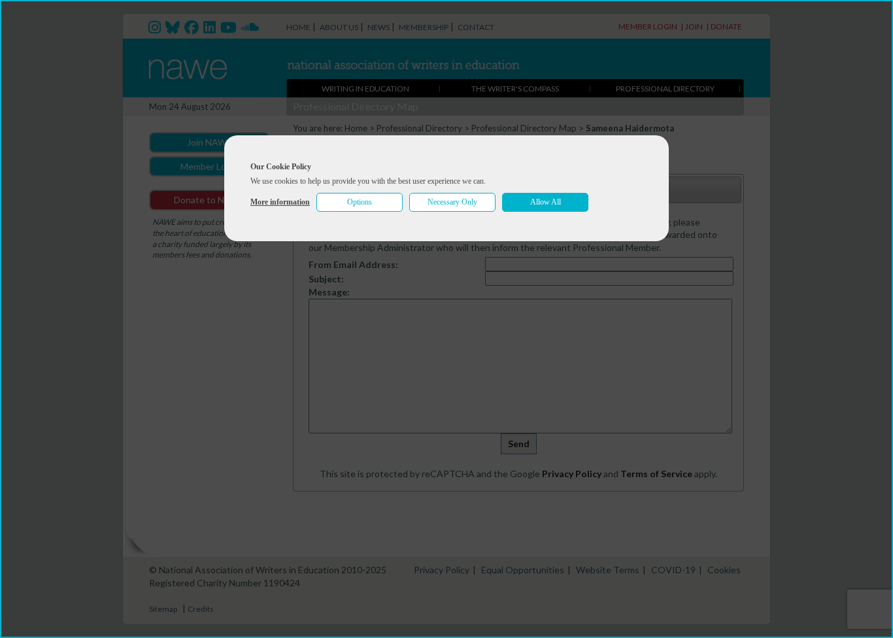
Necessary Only (452, 202)
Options (359, 202)
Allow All (545, 202)
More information (280, 202)
